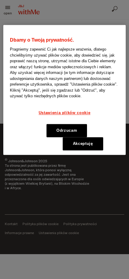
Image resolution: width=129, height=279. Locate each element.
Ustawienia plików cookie (65, 112)
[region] (64, 90)
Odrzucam (66, 130)
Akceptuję (83, 144)
